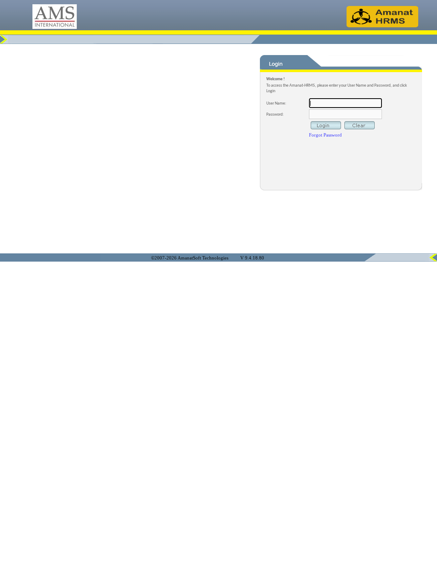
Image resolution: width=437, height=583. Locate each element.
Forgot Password (325, 135)
